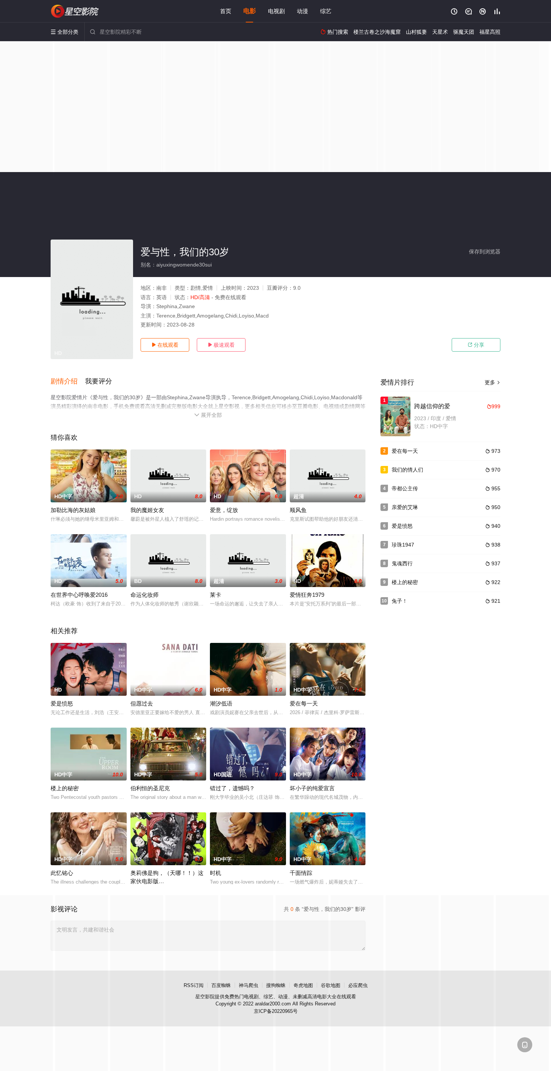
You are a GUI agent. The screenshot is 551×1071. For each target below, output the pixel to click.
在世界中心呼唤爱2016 (79, 595)
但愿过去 (141, 703)
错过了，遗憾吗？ (232, 788)
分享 (476, 345)
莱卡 (215, 595)
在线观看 (164, 345)
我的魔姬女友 (147, 510)
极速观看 (221, 345)
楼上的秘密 (65, 788)
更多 (492, 382)
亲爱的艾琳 (405, 507)
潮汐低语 (221, 703)
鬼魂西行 (402, 563)
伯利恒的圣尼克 (150, 788)
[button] (68, 381)
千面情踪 (301, 873)
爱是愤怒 (62, 703)
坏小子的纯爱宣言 (312, 788)
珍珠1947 (403, 545)
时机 (215, 873)
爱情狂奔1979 (307, 595)
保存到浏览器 (484, 252)
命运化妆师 (144, 595)
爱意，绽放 (224, 510)
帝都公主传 (405, 488)
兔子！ (399, 601)
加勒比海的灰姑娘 (73, 510)
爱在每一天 (304, 703)
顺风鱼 (298, 510)
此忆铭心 (62, 873)
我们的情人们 (407, 470)
